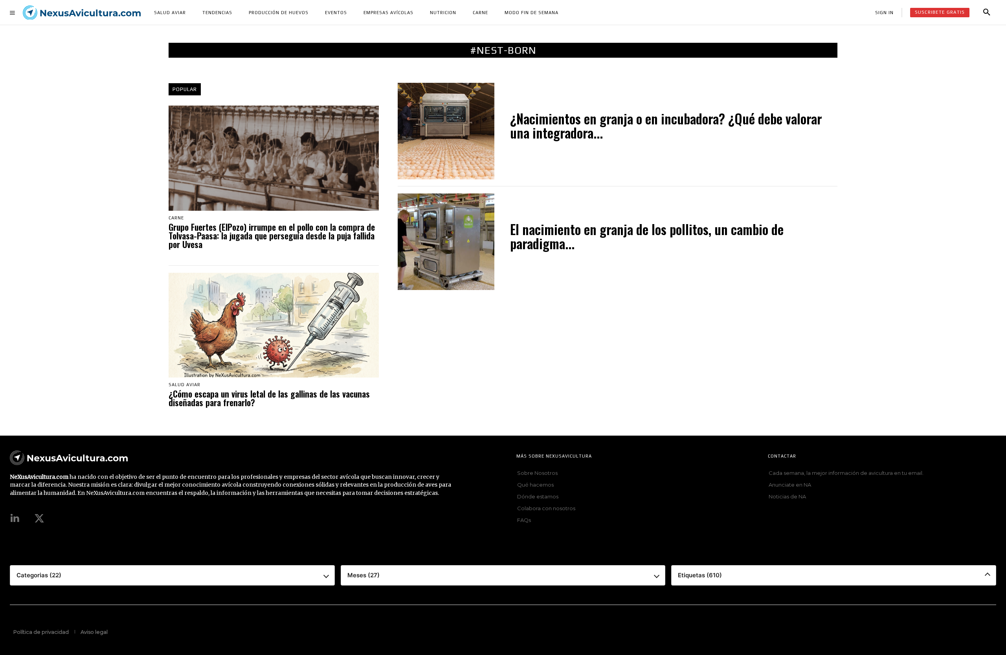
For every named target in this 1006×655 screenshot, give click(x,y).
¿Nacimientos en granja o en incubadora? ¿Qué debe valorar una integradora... (666, 127)
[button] (986, 12)
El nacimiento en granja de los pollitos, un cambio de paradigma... (647, 238)
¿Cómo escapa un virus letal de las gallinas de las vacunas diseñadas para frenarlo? (269, 399)
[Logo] (82, 12)
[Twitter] (39, 519)
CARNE (176, 218)
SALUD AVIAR (184, 385)
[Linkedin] (15, 519)
